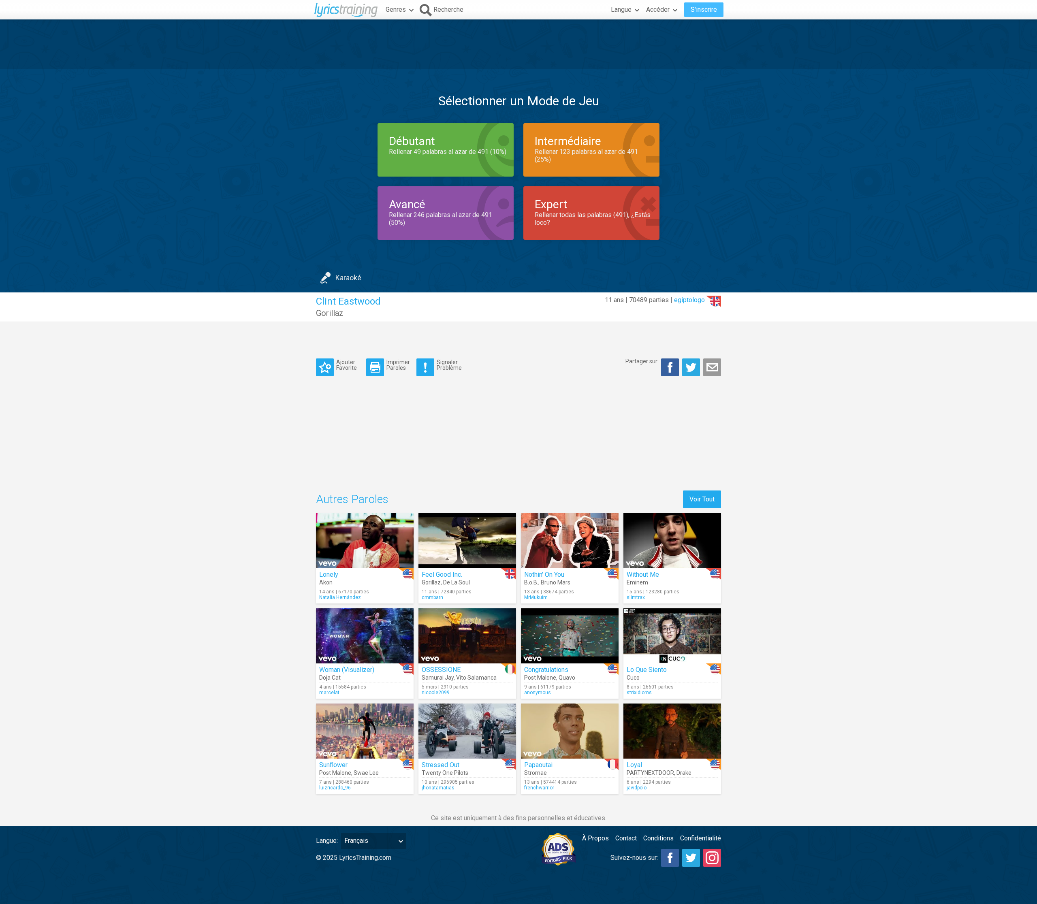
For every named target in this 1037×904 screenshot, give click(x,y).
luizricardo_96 (335, 788)
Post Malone (540, 677)
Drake (683, 773)
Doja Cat (330, 677)
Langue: (327, 840)
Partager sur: (642, 361)
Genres (396, 9)
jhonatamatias (438, 788)
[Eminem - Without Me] (672, 540)
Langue (621, 9)
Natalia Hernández (340, 597)
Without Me (643, 574)
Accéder (658, 9)
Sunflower (333, 765)
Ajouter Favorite (346, 365)
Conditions (658, 838)
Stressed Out (440, 765)
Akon (326, 582)
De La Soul (456, 582)
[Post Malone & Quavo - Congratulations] (570, 635)
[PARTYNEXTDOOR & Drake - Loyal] (672, 731)
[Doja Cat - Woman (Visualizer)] (365, 635)
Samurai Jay (438, 677)
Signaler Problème (449, 365)
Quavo (567, 677)
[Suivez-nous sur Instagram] (712, 858)
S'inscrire (704, 9)
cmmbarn (432, 597)
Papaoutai (538, 765)
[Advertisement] (518, 44)
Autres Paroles (352, 499)
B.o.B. (531, 582)
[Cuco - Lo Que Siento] (672, 635)
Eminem (637, 582)
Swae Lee (366, 773)
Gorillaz (330, 313)
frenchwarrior (539, 788)
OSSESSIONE (441, 670)
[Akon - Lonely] (365, 540)
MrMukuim (536, 597)
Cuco (633, 677)
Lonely (328, 574)
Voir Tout (702, 499)
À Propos (595, 838)
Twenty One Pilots (445, 773)
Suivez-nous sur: (634, 857)
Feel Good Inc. (442, 574)
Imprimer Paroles (398, 365)
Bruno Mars (555, 582)
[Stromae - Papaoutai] (570, 731)
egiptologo (689, 300)
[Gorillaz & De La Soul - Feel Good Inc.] (467, 540)
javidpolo (637, 788)
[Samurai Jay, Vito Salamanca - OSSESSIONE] (467, 635)
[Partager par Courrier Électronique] (712, 367)
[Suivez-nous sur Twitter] (691, 858)
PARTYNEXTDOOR (650, 773)
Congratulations (546, 670)
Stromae (535, 773)
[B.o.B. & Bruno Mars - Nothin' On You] (570, 540)
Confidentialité (700, 838)
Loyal (634, 765)
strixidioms (639, 692)
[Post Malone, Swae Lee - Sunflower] (365, 731)
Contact (626, 838)
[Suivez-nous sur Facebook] (670, 858)
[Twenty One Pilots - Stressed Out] (467, 731)
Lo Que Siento (647, 670)
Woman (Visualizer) (346, 670)
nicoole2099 (436, 692)
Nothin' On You (544, 574)
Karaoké (348, 277)
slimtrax (636, 597)
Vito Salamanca (476, 677)
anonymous (537, 692)
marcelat (329, 692)
